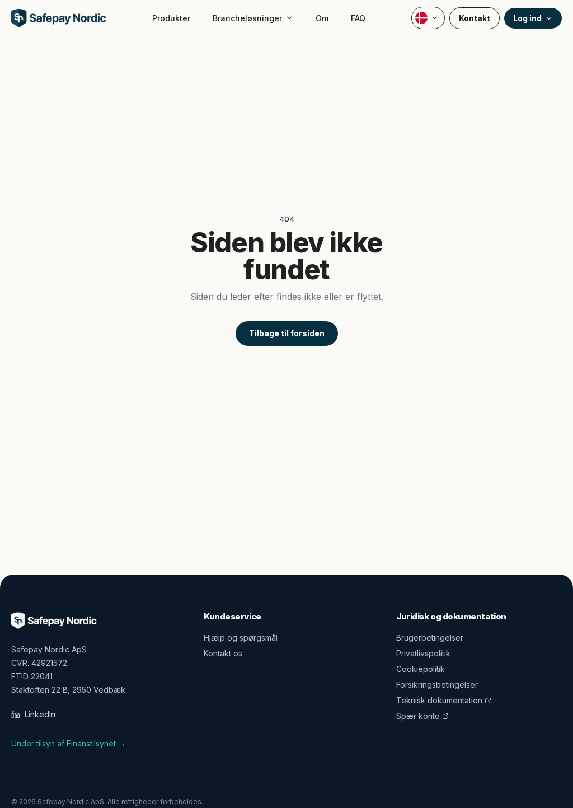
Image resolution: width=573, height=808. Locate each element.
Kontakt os (223, 653)
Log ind (527, 18)
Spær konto (418, 716)
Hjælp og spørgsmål (241, 637)
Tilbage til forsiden (287, 333)
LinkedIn (40, 714)
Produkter (171, 18)
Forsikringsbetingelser (437, 684)
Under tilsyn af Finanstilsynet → (68, 743)
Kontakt (474, 18)
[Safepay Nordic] (58, 18)
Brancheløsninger (247, 18)
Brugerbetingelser (429, 637)
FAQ (358, 18)
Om (322, 18)
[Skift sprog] (428, 18)
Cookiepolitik (420, 669)
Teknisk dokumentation (439, 700)
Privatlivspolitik (423, 653)
